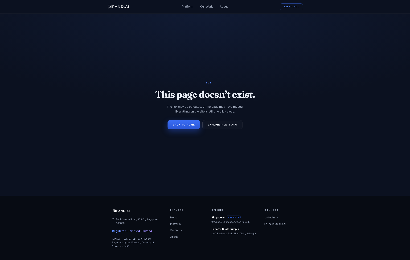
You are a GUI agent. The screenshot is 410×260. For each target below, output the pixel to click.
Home (173, 217)
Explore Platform (222, 124)
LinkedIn (269, 217)
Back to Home (184, 124)
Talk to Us (291, 6)
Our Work (206, 6)
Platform (187, 6)
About (224, 6)
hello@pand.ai (277, 223)
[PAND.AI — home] (118, 7)
